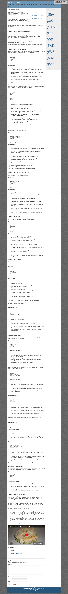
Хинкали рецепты (50, 63)
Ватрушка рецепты (50, 20)
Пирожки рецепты (50, 44)
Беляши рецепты (50, 15)
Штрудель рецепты (50, 68)
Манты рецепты (50, 38)
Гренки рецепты (50, 25)
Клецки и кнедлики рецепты (52, 27)
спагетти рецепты (50, 57)
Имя (9, 576)
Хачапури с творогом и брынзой (38, 15)
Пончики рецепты (50, 46)
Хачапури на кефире (15, 548)
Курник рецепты (50, 32)
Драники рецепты (50, 26)
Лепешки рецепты (50, 34)
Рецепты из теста (14, 3)
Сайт (9, 581)
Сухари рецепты (50, 58)
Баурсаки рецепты (50, 14)
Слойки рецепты (50, 56)
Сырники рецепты (50, 59)
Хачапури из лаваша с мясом (37, 18)
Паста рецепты (50, 40)
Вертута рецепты (50, 21)
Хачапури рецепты (50, 62)
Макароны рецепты (50, 35)
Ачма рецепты (49, 13)
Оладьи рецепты (50, 39)
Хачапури (12, 550)
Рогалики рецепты (50, 52)
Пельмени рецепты (50, 41)
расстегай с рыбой (50, 51)
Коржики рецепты (50, 28)
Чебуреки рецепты (50, 65)
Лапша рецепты (50, 33)
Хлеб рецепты (49, 64)
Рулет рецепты (50, 53)
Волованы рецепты (50, 22)
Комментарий (10, 564)
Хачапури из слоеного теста (16, 553)
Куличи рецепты (50, 31)
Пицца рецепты (50, 45)
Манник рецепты (50, 37)
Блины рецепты (50, 16)
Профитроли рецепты (51, 47)
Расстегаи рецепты (50, 50)
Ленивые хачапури (14, 554)
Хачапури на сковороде (15, 551)
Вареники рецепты (50, 19)
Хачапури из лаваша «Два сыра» (38, 16)
